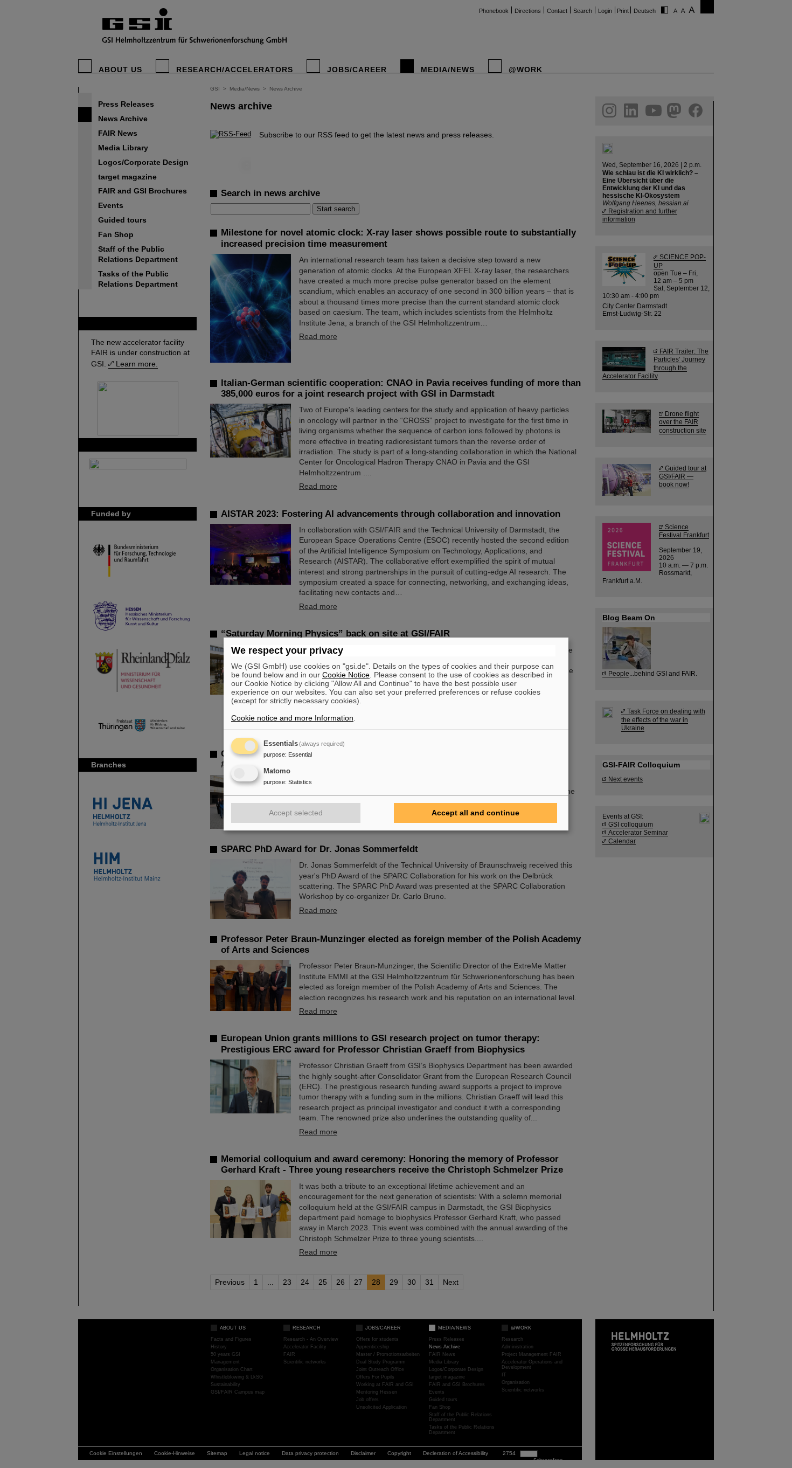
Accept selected (296, 812)
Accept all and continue (475, 812)
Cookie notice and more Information (292, 718)
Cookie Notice (346, 674)
